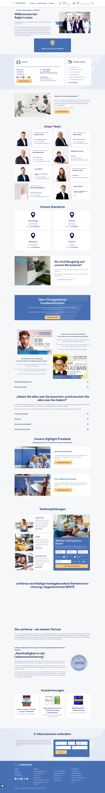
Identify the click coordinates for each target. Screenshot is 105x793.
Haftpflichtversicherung (75, 69)
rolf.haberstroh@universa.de (42, 161)
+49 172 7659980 (77, 158)
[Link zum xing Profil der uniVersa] (24, 779)
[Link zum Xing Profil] (26, 77)
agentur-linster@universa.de (49, 73)
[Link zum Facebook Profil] (17, 77)
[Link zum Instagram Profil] (20, 77)
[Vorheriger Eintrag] (17, 721)
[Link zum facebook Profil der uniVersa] (16, 779)
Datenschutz (24, 788)
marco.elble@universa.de (82, 143)
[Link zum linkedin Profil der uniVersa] (21, 779)
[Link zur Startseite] (18, 3)
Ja (80, 561)
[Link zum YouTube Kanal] (29, 77)
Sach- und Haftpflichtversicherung (41, 780)
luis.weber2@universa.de (43, 178)
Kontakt (73, 782)
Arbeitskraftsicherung (38, 773)
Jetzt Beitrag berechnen (63, 462)
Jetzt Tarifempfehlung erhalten (71, 566)
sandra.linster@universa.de (81, 177)
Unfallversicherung (74, 74)
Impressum (17, 788)
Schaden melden (75, 771)
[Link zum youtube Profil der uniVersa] (27, 779)
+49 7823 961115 (46, 69)
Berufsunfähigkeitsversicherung (77, 77)
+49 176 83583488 (41, 177)
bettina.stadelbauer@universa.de (41, 196)
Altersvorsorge (37, 775)
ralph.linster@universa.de (43, 143)
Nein (85, 561)
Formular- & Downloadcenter (78, 777)
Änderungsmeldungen (76, 773)
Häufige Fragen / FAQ (76, 780)
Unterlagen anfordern (76, 775)
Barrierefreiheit (41, 788)
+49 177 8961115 (46, 71)
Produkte (32, 3)
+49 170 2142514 (39, 159)
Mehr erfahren (38, 529)
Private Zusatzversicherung (59, 771)
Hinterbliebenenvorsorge (59, 773)
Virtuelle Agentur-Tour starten (65, 279)
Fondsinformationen (57, 775)
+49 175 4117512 (36, 195)
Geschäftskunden (57, 780)
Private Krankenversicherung (40, 771)
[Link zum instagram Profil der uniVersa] (18, 779)
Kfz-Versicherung (74, 67)
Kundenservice (42, 3)
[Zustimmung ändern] (2, 785)
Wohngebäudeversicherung (76, 79)
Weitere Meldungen (73, 82)
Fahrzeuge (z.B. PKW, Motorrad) (80, 556)
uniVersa (51, 3)
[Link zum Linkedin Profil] (23, 77)
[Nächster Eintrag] (88, 721)
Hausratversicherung (75, 72)
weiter (61, 752)
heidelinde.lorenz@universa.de (80, 160)
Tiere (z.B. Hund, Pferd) (68, 556)
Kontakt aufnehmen (24, 81)
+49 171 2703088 (79, 141)
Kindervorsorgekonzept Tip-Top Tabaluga (40, 783)
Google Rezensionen (52, 317)
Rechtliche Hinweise (32, 788)
